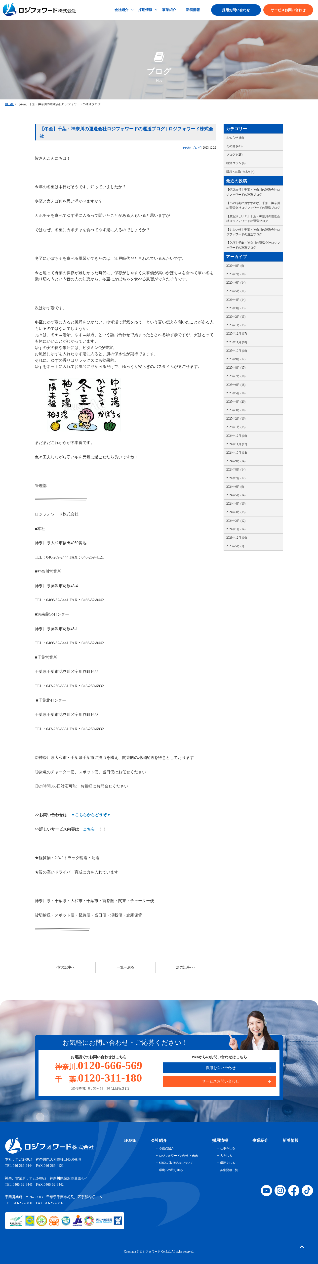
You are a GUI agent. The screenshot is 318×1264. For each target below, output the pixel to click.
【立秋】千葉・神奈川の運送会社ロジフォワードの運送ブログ (253, 245)
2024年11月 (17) (236, 444)
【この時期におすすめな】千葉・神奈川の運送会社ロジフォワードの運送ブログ (253, 205)
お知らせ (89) (235, 137)
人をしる (226, 1155)
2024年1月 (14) (235, 529)
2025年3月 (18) (235, 410)
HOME (9, 104)
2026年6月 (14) (235, 282)
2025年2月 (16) (235, 418)
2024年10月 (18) (236, 452)
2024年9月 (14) (235, 461)
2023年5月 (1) (235, 546)
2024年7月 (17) (235, 478)
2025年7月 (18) (235, 376)
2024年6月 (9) (235, 486)
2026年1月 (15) (235, 325)
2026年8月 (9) (235, 265)
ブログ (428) (234, 154)
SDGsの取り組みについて (176, 1163)
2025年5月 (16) (235, 393)
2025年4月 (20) (235, 401)
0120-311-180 (98, 1078)
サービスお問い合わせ (288, 10)
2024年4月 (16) (235, 503)
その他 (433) (234, 146)
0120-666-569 (98, 1065)
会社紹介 (121, 10)
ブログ (196, 147)
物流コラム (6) (235, 163)
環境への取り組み (171, 1170)
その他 (186, 147)
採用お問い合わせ (236, 10)
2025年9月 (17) (235, 359)
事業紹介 (169, 10)
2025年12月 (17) (236, 333)
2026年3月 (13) (235, 308)
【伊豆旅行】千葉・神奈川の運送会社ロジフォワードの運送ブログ (253, 192)
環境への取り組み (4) (240, 172)
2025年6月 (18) (235, 385)
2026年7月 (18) (235, 274)
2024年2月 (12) (235, 521)
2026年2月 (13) (235, 316)
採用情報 (145, 10)
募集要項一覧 (229, 1170)
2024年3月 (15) (235, 512)
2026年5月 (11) (235, 291)
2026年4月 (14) (235, 300)
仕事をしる (227, 1148)
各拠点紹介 (166, 1148)
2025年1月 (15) (235, 427)
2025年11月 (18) (236, 342)
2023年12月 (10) (236, 537)
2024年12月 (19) (236, 435)
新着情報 (193, 10)
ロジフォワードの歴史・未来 (178, 1155)
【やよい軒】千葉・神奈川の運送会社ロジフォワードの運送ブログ (253, 232)
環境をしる (227, 1163)
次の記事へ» (185, 967)
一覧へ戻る (125, 967)
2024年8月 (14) (235, 469)
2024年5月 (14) (235, 495)
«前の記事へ (65, 967)
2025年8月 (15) (235, 367)
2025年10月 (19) (236, 350)
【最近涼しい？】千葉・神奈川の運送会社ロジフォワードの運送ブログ (253, 219)
